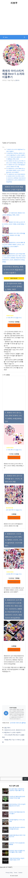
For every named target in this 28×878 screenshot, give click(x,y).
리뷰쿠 (14, 2)
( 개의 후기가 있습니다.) (14, 317)
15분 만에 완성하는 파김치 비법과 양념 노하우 (16, 859)
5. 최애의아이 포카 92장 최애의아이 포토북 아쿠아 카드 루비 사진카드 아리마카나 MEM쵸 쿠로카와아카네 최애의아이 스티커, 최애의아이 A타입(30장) (16, 178)
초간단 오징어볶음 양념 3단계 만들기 (17, 812)
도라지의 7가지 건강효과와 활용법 (17, 843)
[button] (24, 37)
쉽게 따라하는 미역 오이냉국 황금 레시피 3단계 (17, 805)
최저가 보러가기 (14, 325)
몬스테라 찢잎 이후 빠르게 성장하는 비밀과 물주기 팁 (16, 789)
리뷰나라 (18, 723)
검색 (25, 779)
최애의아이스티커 (9, 730)
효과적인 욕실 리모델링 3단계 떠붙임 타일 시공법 (17, 851)
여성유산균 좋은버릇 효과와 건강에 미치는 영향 (17, 797)
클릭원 (24, 723)
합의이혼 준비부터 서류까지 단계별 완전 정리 (17, 828)
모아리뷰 (12, 723)
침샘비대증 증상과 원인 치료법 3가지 (17, 835)
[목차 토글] (3, 147)
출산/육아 (7, 727)
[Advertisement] (14, 20)
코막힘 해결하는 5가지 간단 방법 (17, 820)
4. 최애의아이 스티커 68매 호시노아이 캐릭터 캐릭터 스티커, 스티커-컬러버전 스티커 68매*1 (15, 170)
